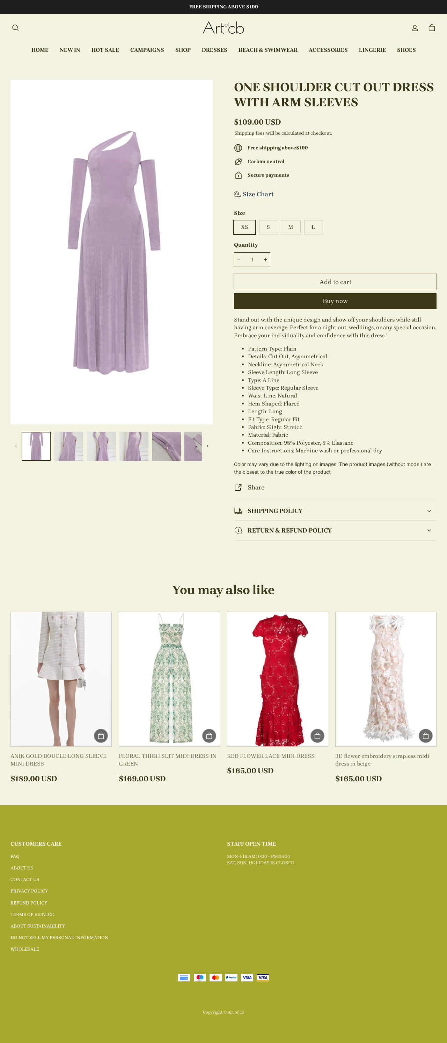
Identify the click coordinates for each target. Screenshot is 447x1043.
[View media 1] (36, 446)
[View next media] (207, 446)
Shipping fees (249, 133)
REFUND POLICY (28, 902)
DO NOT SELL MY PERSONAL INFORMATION (59, 937)
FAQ (15, 856)
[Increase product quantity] (265, 259)
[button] (15, 28)
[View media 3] (101, 446)
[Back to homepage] (223, 28)
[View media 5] (166, 446)
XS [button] (244, 227)
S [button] (268, 227)
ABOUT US (21, 868)
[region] (112, 446)
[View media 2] (68, 446)
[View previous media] (16, 446)
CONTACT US (24, 879)
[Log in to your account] (415, 28)
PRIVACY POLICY (29, 891)
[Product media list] (111, 252)
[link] (147, 50)
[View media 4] (133, 446)
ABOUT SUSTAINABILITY (37, 926)
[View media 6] (198, 446)
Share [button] (256, 487)
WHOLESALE (24, 949)
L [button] (313, 227)
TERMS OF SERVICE (32, 914)
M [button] (290, 227)
